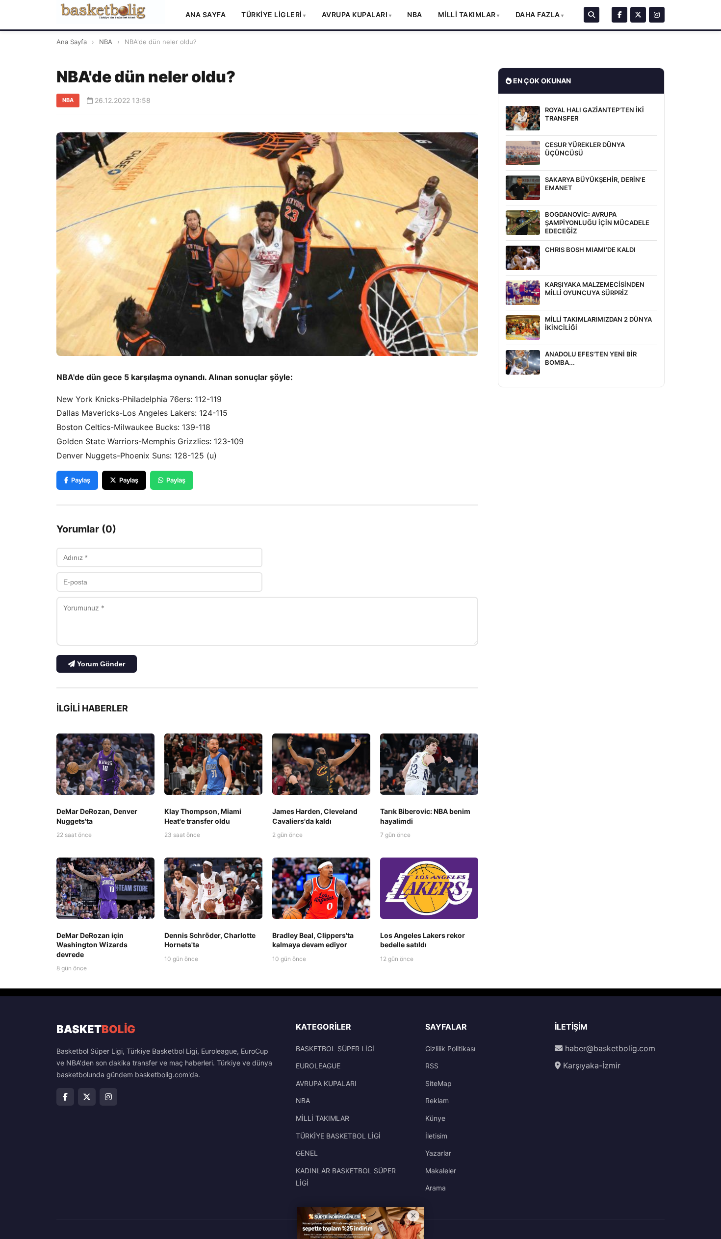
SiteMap (438, 1083)
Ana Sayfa (205, 14)
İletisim (436, 1136)
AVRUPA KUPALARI (355, 14)
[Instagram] (657, 15)
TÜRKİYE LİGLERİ (271, 14)
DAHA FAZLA (537, 14)
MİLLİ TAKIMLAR (467, 14)
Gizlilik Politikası (450, 1048)
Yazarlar (438, 1153)
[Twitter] (638, 15)
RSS (431, 1066)
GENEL (307, 1153)
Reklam (437, 1100)
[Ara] (591, 15)
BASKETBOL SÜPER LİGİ (335, 1048)
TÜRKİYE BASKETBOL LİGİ (338, 1136)
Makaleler (440, 1170)
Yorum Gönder (100, 664)
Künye (435, 1118)
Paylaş (80, 480)
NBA (414, 14)
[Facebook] (619, 15)
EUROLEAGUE (318, 1066)
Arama (435, 1188)
